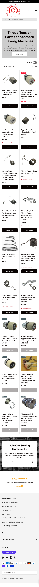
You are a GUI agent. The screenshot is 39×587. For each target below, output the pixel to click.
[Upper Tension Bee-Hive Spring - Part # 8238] (10, 243)
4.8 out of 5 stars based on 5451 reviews (19, 482)
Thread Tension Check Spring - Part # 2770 (29, 172)
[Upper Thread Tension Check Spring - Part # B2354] (29, 119)
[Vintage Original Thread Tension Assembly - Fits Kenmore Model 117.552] (29, 200)
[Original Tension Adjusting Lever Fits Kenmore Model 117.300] (29, 284)
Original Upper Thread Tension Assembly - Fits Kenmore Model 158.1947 (9, 377)
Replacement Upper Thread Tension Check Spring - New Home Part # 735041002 (29, 257)
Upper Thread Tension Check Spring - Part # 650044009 (9, 297)
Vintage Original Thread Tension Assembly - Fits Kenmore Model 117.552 (27, 215)
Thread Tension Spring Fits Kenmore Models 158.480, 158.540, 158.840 (9, 214)
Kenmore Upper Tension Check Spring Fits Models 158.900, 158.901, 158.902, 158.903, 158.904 (9, 175)
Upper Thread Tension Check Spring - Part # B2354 (29, 132)
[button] (32, 10)
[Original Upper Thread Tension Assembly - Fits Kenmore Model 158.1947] (10, 363)
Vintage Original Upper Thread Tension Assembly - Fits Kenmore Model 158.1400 (9, 418)
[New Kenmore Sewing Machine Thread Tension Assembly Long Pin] (10, 119)
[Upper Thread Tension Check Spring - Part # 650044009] (10, 284)
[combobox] (19, 19)
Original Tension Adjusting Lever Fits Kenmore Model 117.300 (28, 298)
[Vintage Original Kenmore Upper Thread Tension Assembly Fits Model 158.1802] (29, 363)
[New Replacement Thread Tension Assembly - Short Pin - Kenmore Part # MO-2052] (29, 79)
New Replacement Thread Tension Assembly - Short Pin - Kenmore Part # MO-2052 (29, 94)
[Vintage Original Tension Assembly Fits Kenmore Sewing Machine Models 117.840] (29, 403)
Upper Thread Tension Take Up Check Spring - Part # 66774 (9, 92)
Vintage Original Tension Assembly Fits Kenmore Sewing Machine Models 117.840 (29, 418)
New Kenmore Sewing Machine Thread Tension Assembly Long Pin (9, 133)
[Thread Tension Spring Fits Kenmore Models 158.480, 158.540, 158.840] (10, 200)
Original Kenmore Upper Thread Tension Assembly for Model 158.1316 (29, 340)
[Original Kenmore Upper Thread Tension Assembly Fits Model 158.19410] (10, 326)
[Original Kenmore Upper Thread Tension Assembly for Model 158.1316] (29, 326)
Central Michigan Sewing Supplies (14, 578)
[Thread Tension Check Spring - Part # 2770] (29, 160)
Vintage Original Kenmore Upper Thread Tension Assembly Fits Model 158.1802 (28, 378)
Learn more (26, 1)
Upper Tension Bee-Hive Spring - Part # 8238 (8, 256)
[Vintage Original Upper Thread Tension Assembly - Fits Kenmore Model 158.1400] (10, 403)
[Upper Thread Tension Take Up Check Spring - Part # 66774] (10, 79)
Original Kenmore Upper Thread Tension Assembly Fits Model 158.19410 (9, 340)
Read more (19, 54)
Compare (29, 62)
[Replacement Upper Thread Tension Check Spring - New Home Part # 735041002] (29, 243)
